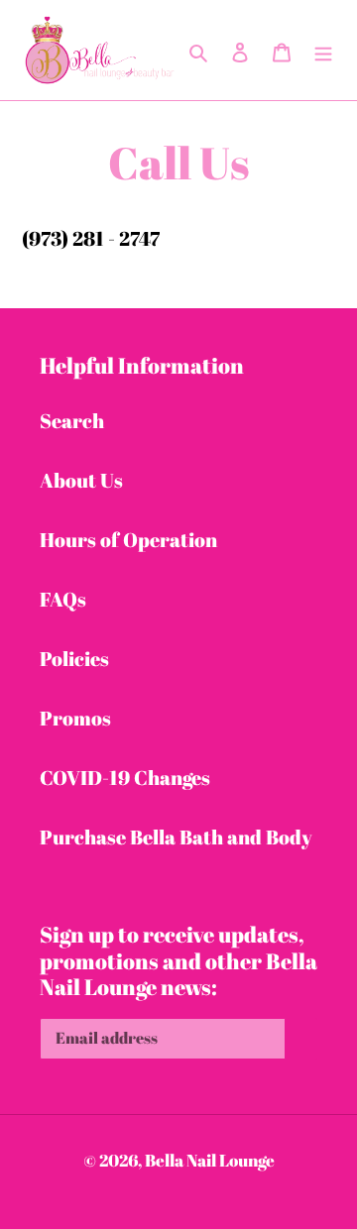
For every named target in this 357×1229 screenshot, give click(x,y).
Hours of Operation (128, 539)
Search (72, 420)
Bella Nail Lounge (210, 1160)
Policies (74, 658)
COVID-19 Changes (125, 777)
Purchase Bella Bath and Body (176, 837)
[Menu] (323, 50)
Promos (75, 718)
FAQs (63, 599)
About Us (81, 480)
